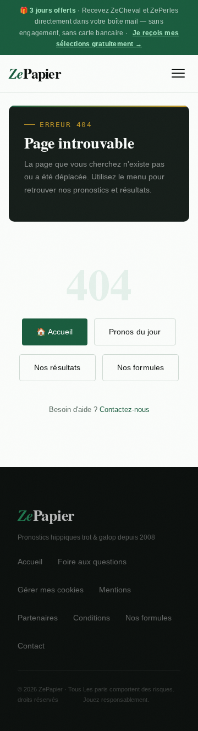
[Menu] (178, 73)
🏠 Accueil (54, 331)
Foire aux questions (92, 562)
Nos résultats (57, 367)
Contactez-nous (125, 409)
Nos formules (140, 367)
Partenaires (38, 618)
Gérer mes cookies (51, 590)
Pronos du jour (135, 331)
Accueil (30, 562)
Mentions (115, 590)
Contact (31, 646)
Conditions (91, 618)
